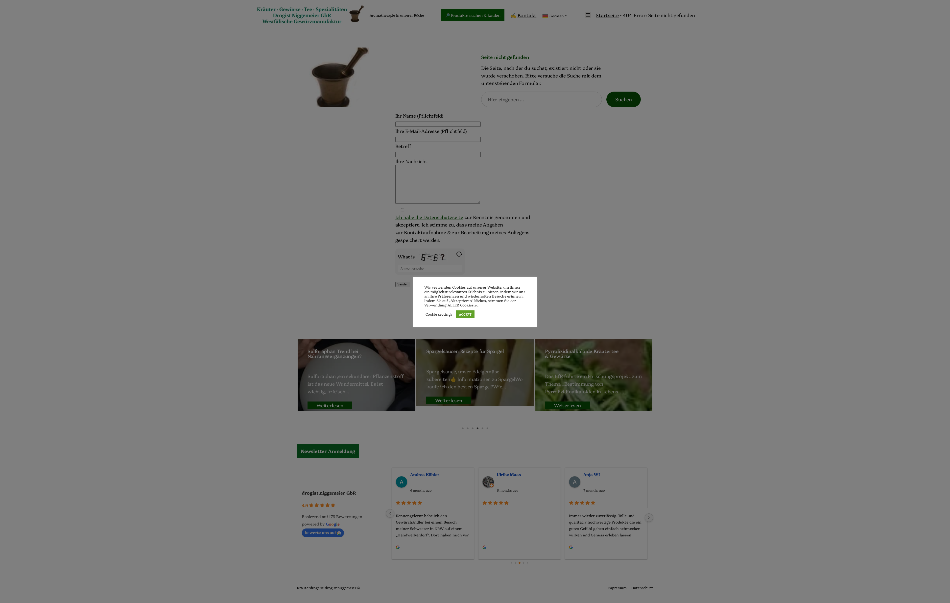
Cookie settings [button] (439, 314)
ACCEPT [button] (465, 314)
